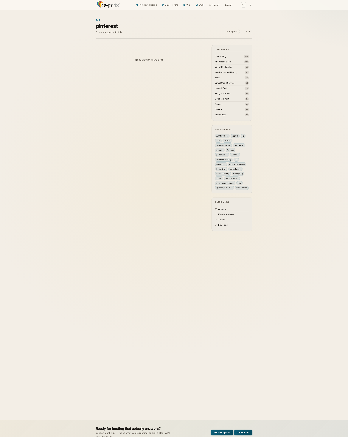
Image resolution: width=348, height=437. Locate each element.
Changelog (238, 174)
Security (219, 150)
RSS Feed (223, 225)
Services (213, 5)
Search (221, 219)
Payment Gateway (237, 164)
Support (228, 5)
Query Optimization (224, 188)
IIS (243, 136)
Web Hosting (241, 188)
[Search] (243, 4)
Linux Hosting (171, 5)
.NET (218, 141)
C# (236, 159)
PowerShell (221, 169)
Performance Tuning (225, 183)
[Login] (249, 4)
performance (222, 155)
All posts (233, 31)
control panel (235, 169)
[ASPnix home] (108, 5)
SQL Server (239, 145)
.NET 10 (235, 136)
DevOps (230, 150)
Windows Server (223, 145)
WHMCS (227, 141)
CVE (239, 183)
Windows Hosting (148, 5)
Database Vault (232, 178)
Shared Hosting (222, 174)
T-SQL (219, 178)
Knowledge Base (226, 214)
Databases (221, 164)
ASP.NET (235, 155)
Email (201, 5)
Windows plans (222, 432)
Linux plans (243, 432)
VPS (188, 5)
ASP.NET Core (222, 136)
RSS (248, 31)
